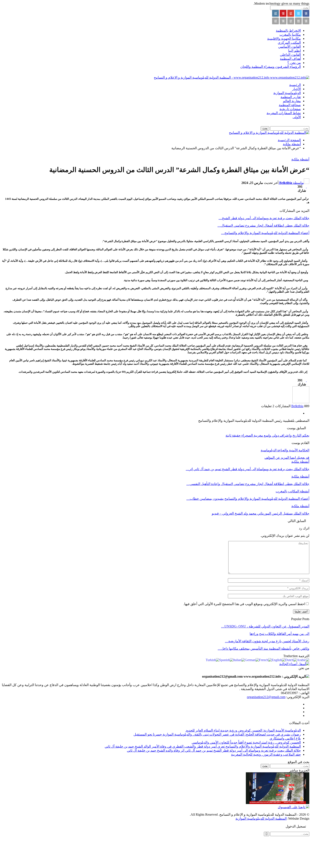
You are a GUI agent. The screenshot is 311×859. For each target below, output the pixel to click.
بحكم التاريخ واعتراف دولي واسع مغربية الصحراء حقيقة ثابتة (267, 435)
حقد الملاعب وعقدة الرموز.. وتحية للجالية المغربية (266, 754)
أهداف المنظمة (290, 58)
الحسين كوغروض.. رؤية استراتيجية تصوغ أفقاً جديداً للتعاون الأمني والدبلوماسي (246, 742)
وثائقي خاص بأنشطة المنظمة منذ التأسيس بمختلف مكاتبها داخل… (263, 648)
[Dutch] (291, 660)
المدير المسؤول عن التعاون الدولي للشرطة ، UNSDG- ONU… (265, 626)
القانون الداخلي (290, 54)
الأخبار (296, 89)
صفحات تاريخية (290, 109)
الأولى (297, 117)
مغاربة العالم (292, 101)
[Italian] (239, 660)
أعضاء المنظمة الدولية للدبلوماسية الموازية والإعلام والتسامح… (265, 233)
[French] (265, 660)
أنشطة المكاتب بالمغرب (292, 491)
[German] (252, 660)
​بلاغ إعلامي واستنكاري (285, 738)
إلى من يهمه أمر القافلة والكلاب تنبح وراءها (279, 634)
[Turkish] (212, 660)
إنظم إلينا (294, 50)
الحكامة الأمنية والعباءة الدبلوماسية (285, 450)
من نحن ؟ (294, 62)
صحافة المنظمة (290, 105)
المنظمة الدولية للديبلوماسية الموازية (261, 818)
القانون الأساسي (289, 46)
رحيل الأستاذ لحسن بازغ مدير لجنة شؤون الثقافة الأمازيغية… (267, 641)
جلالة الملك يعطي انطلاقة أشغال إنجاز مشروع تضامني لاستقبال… (263, 225)
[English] (278, 660)
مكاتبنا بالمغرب (290, 34)
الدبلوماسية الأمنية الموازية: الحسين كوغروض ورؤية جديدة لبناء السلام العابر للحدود (243, 730)
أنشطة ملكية (300, 159)
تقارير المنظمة (291, 97)
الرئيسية (295, 85)
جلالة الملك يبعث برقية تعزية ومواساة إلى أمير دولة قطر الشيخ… (264, 218)
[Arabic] (303, 660)
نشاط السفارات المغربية (284, 113)
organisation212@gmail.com (266, 697)
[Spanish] (226, 660)
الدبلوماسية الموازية (287, 93)
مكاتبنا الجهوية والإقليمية (284, 38)
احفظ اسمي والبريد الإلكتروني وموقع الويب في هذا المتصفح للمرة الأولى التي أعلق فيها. (244, 604)
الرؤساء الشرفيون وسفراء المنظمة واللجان (270, 67)
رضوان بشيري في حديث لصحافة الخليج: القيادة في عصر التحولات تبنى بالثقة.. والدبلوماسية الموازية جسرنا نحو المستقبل (217, 734)
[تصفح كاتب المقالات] (300, 402)
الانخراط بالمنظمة (288, 30)
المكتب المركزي (289, 42)
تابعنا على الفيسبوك (292, 807)
